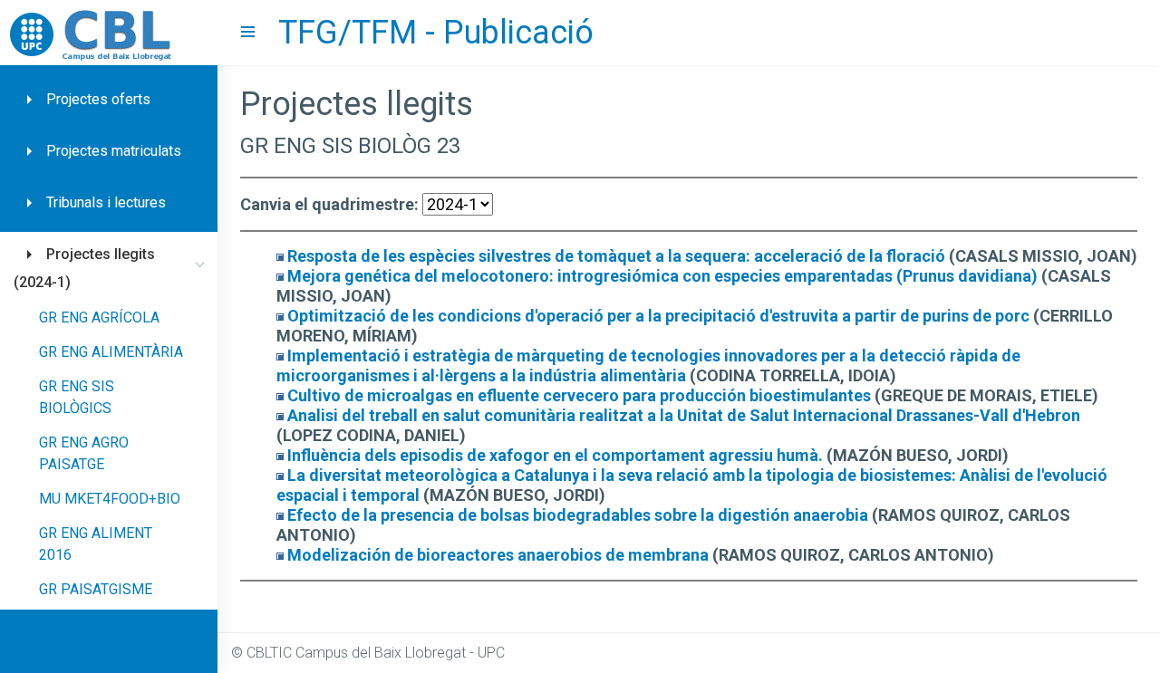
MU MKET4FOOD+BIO (109, 498)
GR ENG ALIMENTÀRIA (111, 352)
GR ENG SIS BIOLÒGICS (76, 397)
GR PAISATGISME (95, 589)
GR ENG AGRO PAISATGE (84, 453)
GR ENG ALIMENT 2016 (95, 543)
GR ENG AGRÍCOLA (99, 317)
